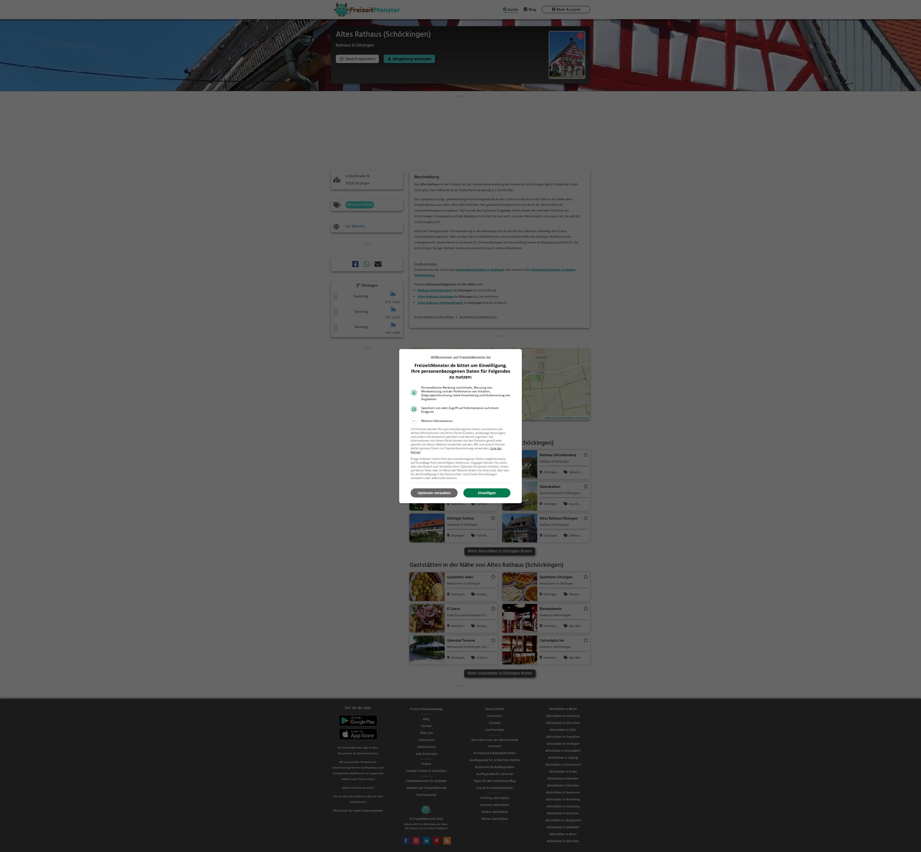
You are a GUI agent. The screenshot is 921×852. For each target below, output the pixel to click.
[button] (460, 421)
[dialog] (460, 426)
